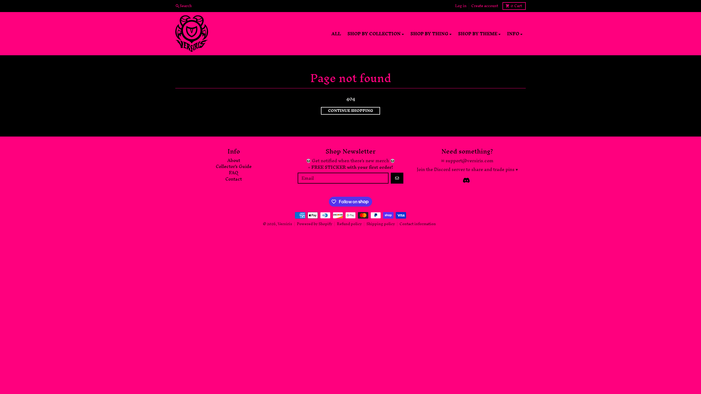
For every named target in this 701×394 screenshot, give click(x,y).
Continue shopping (350, 111)
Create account (484, 6)
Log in (461, 6)
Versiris (285, 224)
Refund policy (349, 224)
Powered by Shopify (314, 224)
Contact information (418, 224)
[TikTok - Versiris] (466, 180)
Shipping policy (380, 224)
